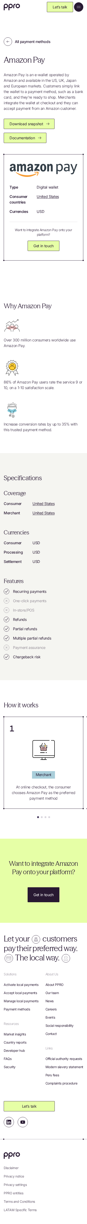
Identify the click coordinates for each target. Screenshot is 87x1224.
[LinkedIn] (9, 1122)
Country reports (15, 1042)
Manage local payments (21, 1001)
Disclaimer (11, 1168)
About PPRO (54, 985)
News (49, 1001)
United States (48, 196)
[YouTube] (23, 1122)
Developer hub (14, 1050)
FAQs (8, 1059)
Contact (51, 1034)
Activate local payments (21, 985)
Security (10, 1067)
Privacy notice (14, 1176)
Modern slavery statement (64, 1067)
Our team (52, 993)
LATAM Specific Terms (20, 1210)
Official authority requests (63, 1059)
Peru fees (52, 1075)
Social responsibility (59, 1025)
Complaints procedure (61, 1083)
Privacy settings (15, 1185)
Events (50, 1017)
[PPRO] (12, 7)
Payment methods (17, 1009)
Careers (51, 1009)
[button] (38, 817)
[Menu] (78, 7)
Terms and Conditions (19, 1201)
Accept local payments (20, 993)
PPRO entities (13, 1193)
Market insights (15, 1034)
